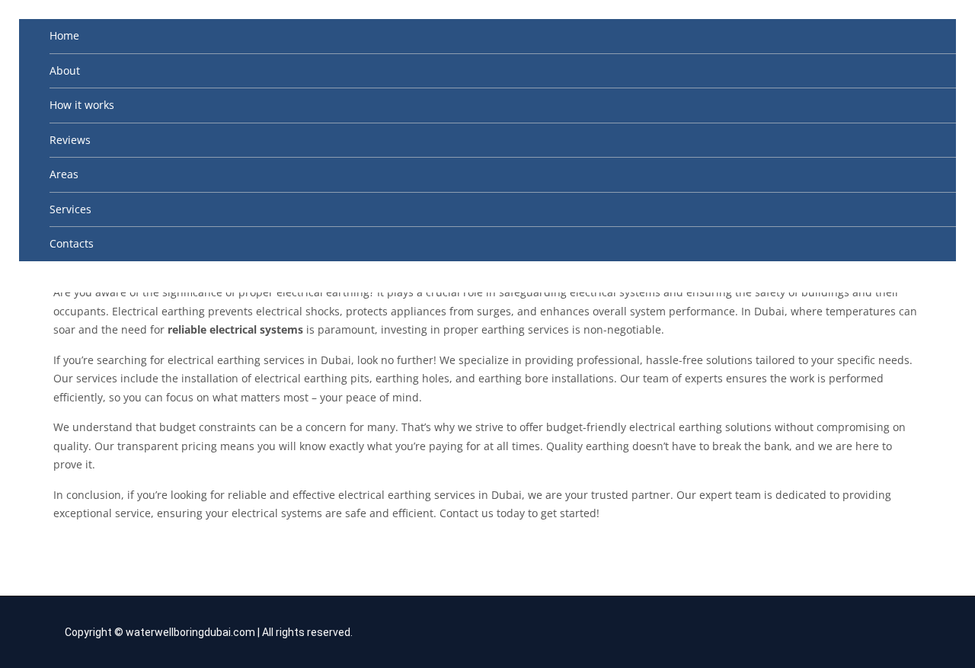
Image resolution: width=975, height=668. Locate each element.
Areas (64, 174)
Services (70, 209)
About (65, 70)
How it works (82, 104)
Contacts (72, 243)
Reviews (70, 140)
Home (64, 35)
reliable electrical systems (235, 329)
